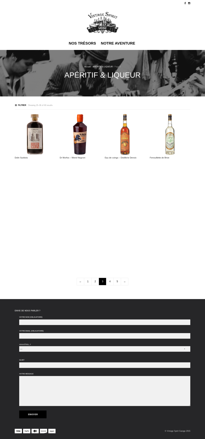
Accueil (87, 67)
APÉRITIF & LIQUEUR (103, 67)
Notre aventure (118, 43)
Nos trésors (82, 43)
